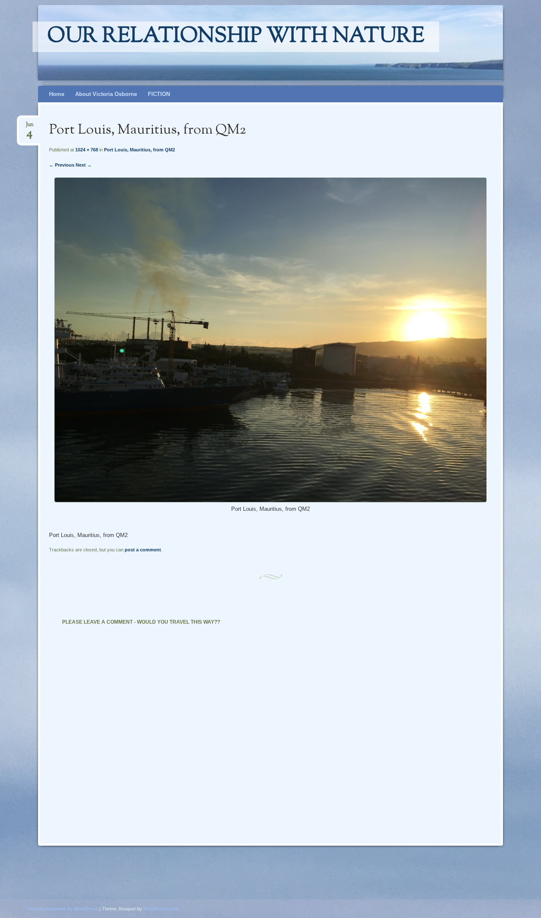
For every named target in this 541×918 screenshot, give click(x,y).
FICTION (159, 94)
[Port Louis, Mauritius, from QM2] (270, 500)
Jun (29, 127)
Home (56, 94)
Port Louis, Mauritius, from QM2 (139, 149)
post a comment (143, 549)
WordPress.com (160, 908)
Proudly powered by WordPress (63, 908)
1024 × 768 (86, 149)
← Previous (61, 164)
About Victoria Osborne (106, 94)
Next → (84, 164)
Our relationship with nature (235, 37)
